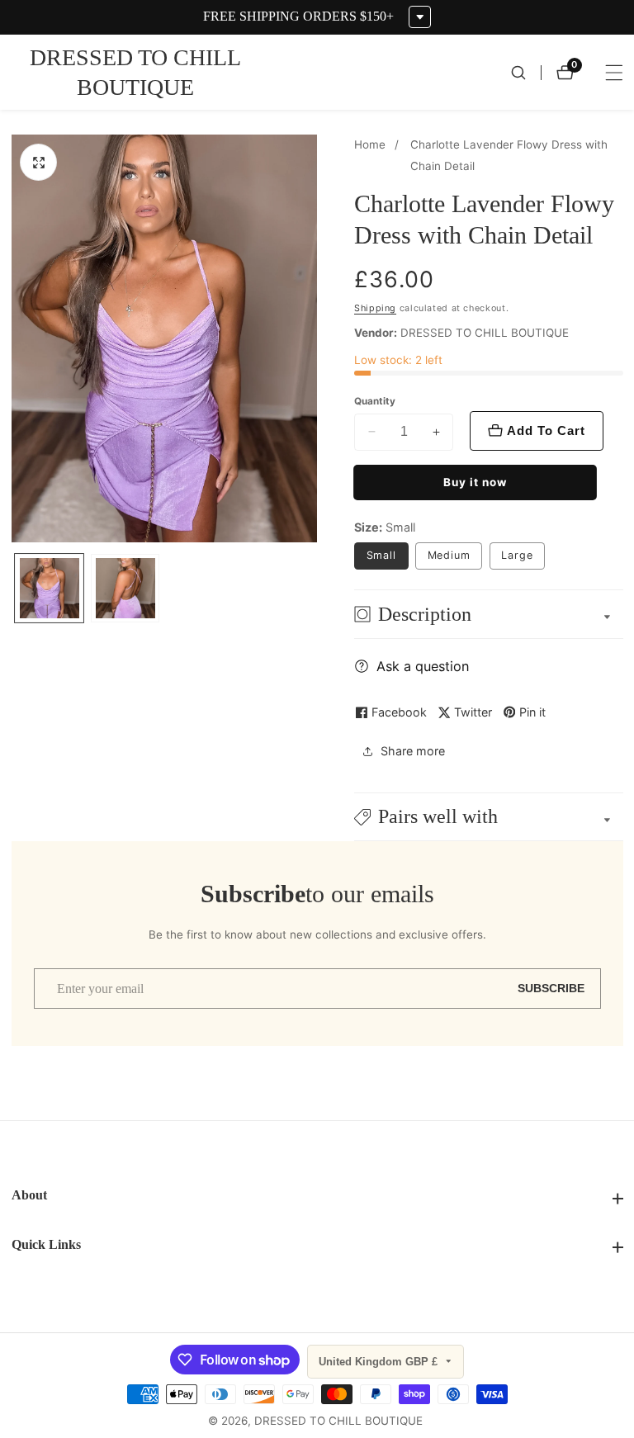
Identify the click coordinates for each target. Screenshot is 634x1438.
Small (382, 555)
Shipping (375, 308)
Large (517, 555)
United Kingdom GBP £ (380, 1361)
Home (370, 144)
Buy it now (475, 482)
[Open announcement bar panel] (420, 17)
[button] (488, 816)
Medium (449, 555)
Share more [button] (413, 751)
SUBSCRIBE (551, 988)
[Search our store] (526, 72)
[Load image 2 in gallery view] (125, 588)
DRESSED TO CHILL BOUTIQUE (338, 1421)
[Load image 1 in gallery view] (49, 588)
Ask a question (422, 666)
